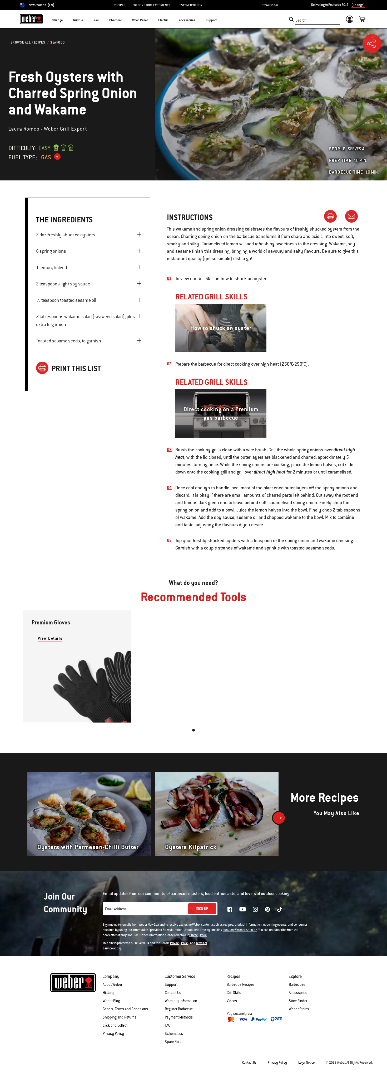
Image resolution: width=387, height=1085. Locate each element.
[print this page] (332, 216)
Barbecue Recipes (241, 984)
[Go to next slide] (279, 818)
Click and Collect (115, 1025)
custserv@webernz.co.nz (240, 930)
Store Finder (270, 5)
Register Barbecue (179, 1009)
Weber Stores (299, 1009)
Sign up (202, 908)
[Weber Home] (31, 19)
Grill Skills (234, 992)
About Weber (112, 984)
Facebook (230, 909)
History (108, 992)
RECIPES (120, 5)
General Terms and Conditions (125, 1009)
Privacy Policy (199, 935)
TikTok (279, 909)
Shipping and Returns (119, 1017)
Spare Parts (173, 1041)
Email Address (116, 909)
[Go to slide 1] (193, 730)
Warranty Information (181, 1000)
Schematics (174, 1033)
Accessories (298, 992)
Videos (232, 1000)
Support (171, 984)
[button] (66, 20)
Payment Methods (179, 1017)
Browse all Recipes (28, 42)
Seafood (57, 42)
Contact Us (173, 992)
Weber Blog (111, 1000)
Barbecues (297, 984)
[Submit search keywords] (291, 19)
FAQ (167, 1025)
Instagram (255, 909)
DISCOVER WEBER (190, 5)
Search (301, 20)
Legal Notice (306, 1062)
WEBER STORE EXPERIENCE (152, 5)
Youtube (242, 909)
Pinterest (267, 909)
